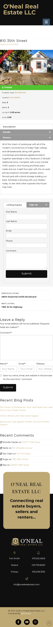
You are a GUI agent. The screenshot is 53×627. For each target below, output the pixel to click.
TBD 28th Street (20, 459)
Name (3, 363)
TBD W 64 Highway (11, 305)
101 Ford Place (23, 453)
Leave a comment (9, 44)
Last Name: (11, 221)
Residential (20, 92)
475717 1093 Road (31, 442)
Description (9, 126)
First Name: (11, 212)
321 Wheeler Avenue (22, 448)
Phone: (9, 241)
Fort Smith (15, 97)
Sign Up (33, 204)
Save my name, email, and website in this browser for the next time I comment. (27, 377)
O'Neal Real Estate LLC (21, 9)
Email (22, 363)
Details (6, 132)
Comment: (11, 250)
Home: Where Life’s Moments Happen (19, 416)
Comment (5, 332)
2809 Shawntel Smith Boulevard (18, 295)
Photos (7, 137)
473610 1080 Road (19, 465)
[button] (46, 22)
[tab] (26, 126)
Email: (9, 231)
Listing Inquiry (14, 205)
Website (40, 363)
